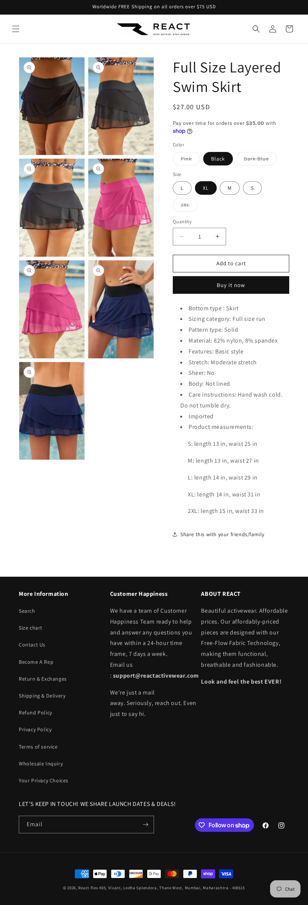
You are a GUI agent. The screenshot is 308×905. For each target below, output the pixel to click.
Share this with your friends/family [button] (222, 534)
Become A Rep (36, 661)
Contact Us (32, 644)
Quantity (182, 221)
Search (27, 610)
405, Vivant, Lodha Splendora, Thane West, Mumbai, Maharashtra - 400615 (172, 887)
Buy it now (231, 285)
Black (218, 158)
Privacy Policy (35, 729)
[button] (16, 29)
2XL (189, 206)
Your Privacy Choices (43, 780)
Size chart (30, 627)
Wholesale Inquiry (41, 763)
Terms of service (38, 746)
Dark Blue (260, 160)
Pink (190, 160)
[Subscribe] (145, 824)
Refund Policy (35, 712)
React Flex (88, 887)
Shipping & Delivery (42, 695)
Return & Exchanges (43, 678)
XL (206, 188)
